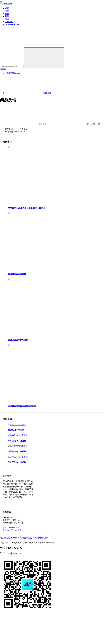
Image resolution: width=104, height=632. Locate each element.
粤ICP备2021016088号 (9, 538)
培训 (7, 16)
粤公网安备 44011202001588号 (35, 538)
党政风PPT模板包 (16, 430)
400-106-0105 (12, 24)
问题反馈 (43, 124)
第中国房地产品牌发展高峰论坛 (22, 406)
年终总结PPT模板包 (17, 441)
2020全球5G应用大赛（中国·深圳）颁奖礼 (26, 208)
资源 (7, 19)
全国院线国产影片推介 (18, 340)
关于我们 (9, 22)
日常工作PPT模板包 (17, 462)
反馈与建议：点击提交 (13, 530)
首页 (7, 8)
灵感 (7, 11)
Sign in (3, 69)
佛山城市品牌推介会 (17, 274)
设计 (7, 13)
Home (12, 73)
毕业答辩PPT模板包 (17, 451)
